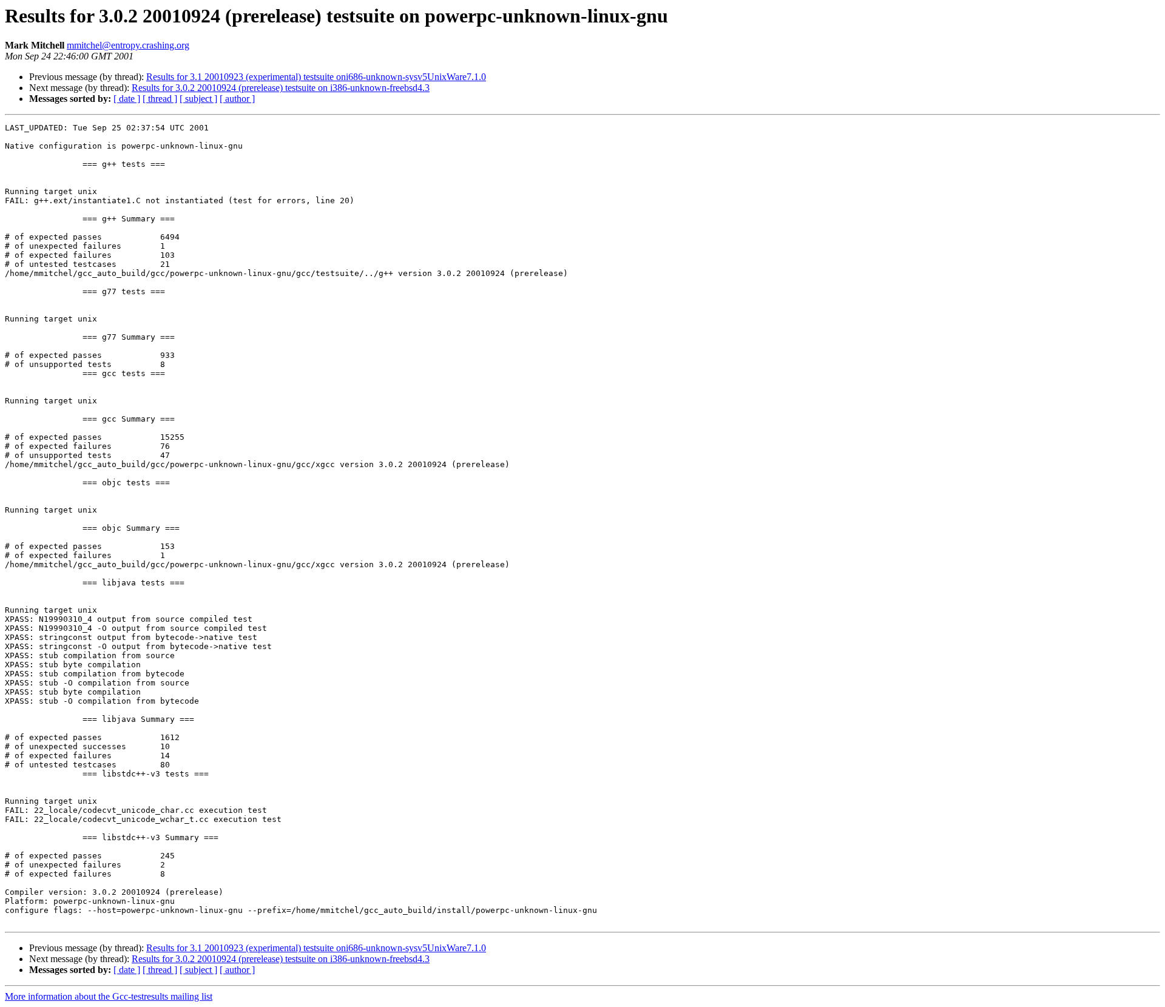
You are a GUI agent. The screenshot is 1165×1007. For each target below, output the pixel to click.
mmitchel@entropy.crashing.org (128, 45)
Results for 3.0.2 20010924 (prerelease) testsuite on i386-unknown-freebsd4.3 (281, 88)
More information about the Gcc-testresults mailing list (108, 996)
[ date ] (126, 98)
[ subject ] (198, 98)
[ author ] (237, 98)
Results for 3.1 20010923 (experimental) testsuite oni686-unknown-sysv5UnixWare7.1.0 (316, 77)
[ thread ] (160, 98)
